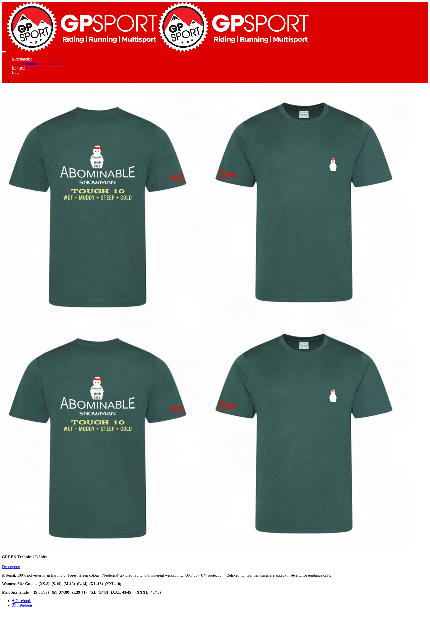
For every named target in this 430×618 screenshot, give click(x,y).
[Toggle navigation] (4, 52)
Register (18, 68)
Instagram (23, 605)
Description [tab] (11, 567)
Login (16, 72)
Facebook (22, 601)
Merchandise (22, 59)
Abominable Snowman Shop (44, 63)
